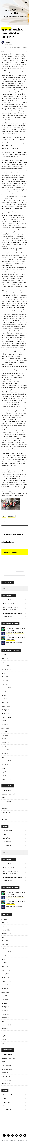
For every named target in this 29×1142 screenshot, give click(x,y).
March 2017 (4, 757)
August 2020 (5, 728)
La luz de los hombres (9, 600)
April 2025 (4, 655)
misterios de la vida (6, 805)
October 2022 (5, 666)
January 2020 (5, 742)
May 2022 (4, 673)
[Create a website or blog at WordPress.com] (14, 1130)
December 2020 (6, 713)
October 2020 (5, 720)
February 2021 (5, 706)
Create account (7, 831)
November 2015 (6, 779)
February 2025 (5, 662)
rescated (8, 642)
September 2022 (6, 669)
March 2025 (4, 658)
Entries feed (6, 838)
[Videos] (20, 1135)
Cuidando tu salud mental (8, 794)
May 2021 (4, 695)
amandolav (8, 42)
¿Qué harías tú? (7, 616)
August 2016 (5, 768)
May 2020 (4, 739)
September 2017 (6, 753)
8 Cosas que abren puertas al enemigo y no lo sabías (11, 608)
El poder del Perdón (8, 603)
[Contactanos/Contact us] (16, 1135)
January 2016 (5, 775)
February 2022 (5, 680)
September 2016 (6, 764)
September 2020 (6, 724)
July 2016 (4, 772)
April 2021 (4, 699)
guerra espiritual (6, 801)
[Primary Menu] (26, 3)
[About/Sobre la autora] (8, 1135)
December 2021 (6, 688)
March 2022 (4, 677)
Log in (4, 834)
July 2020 (4, 731)
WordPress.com (7, 845)
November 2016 (6, 761)
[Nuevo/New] (12, 1135)
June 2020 (4, 735)
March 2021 (4, 702)
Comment (19, 572)
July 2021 (4, 691)
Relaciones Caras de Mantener (12, 534)
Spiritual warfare (22, 47)
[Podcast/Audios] (24, 1135)
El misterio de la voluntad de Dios (12, 613)
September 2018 (6, 746)
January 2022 (5, 684)
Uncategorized (5, 819)
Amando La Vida (14, 11)
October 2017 (5, 750)
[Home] (4, 1135)
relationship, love (6, 812)
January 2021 (5, 710)
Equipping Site (10, 628)
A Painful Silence (7, 542)
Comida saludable (6, 790)
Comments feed (7, 842)
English (14, 47)
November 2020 (6, 717)
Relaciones (4, 808)
